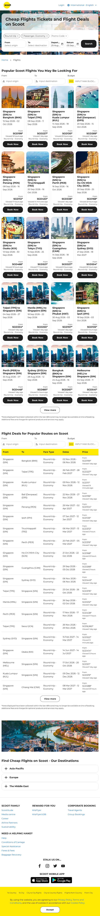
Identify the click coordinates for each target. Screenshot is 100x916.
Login (61, 5)
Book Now (12, 144)
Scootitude (7, 810)
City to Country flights (53, 893)
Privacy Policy (65, 900)
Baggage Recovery (11, 854)
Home (5, 60)
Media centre (8, 814)
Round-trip (10, 36)
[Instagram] (47, 866)
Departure (56, 42)
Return (70, 42)
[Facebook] (39, 866)
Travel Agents (75, 810)
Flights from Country (73, 893)
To (29, 42)
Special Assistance (11, 846)
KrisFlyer (36, 810)
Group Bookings (76, 814)
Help (4, 838)
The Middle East (19, 786)
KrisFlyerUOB (39, 814)
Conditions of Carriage (13, 842)
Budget (71, 75)
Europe (14, 777)
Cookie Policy (78, 903)
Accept (50, 909)
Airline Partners (9, 822)
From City (89, 893)
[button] (35, 36)
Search (88, 44)
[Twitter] (55, 866)
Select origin (11, 45)
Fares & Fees (8, 850)
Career (5, 818)
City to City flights (34, 893)
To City (21, 893)
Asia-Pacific (17, 768)
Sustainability (9, 827)
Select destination (37, 45)
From (7, 42)
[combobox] (18, 81)
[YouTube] (63, 866)
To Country (11, 893)
